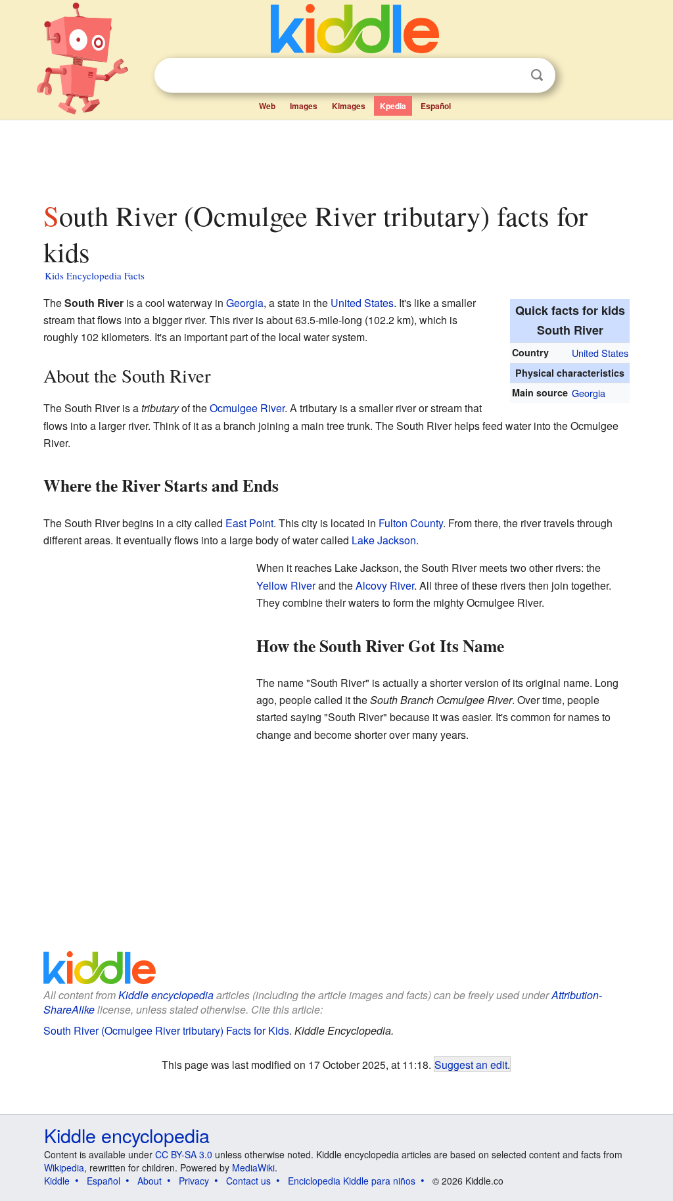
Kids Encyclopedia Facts (95, 275)
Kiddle (57, 1180)
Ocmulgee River (247, 407)
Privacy (194, 1180)
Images (303, 106)
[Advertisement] (335, 157)
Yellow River (285, 585)
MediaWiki (253, 1167)
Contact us (248, 1180)
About (149, 1180)
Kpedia (393, 106)
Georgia (588, 393)
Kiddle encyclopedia (166, 994)
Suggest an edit (470, 1064)
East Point (249, 522)
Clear (510, 75)
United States (600, 353)
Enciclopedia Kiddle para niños (351, 1180)
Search (537, 75)
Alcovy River (385, 585)
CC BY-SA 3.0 (183, 1154)
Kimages (348, 106)
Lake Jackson (384, 540)
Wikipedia (64, 1167)
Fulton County (411, 522)
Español (436, 106)
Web (267, 106)
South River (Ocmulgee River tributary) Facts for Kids (166, 1030)
